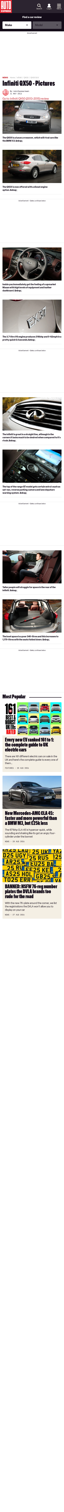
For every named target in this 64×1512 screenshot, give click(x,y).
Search (39, 9)
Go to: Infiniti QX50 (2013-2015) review (25, 98)
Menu (59, 9)
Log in (49, 9)
